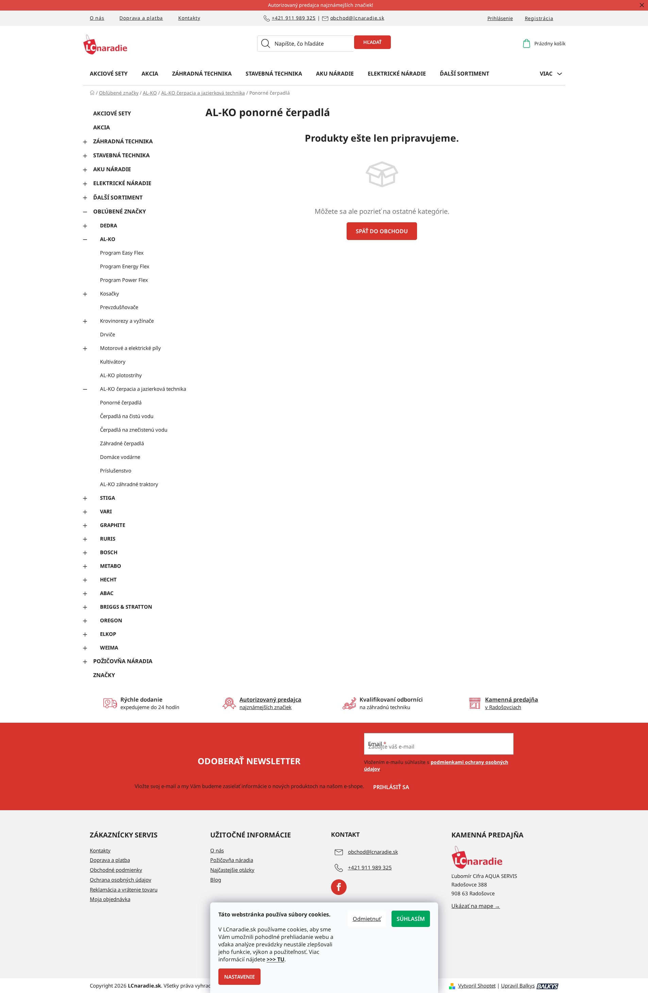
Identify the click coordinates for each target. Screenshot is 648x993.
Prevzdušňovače (119, 307)
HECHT (108, 579)
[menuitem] (108, 73)
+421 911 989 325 (294, 18)
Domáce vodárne (120, 456)
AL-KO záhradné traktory (129, 484)
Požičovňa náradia (122, 661)
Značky (104, 675)
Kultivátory (113, 361)
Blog (215, 879)
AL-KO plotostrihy (121, 375)
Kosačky (109, 293)
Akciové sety (112, 113)
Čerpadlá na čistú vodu (126, 416)
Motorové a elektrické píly (130, 348)
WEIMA (109, 647)
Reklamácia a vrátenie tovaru (123, 889)
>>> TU (275, 959)
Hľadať (372, 42)
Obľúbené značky (119, 211)
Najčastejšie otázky (232, 869)
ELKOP (108, 633)
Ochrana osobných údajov (120, 879)
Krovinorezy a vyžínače (127, 320)
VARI (106, 511)
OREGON (111, 620)
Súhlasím (411, 919)
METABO (110, 565)
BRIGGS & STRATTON (126, 606)
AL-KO (107, 239)
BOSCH (108, 552)
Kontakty (189, 18)
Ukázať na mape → (475, 906)
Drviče (107, 334)
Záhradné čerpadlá (122, 443)
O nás (97, 18)
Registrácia (539, 18)
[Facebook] (339, 887)
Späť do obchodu (382, 231)
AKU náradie (112, 169)
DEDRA (108, 225)
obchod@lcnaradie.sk (357, 18)
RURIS (107, 538)
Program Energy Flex (124, 266)
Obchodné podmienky (116, 869)
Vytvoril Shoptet (477, 985)
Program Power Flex (124, 279)
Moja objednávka (110, 899)
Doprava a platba (141, 18)
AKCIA (101, 127)
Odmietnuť (367, 919)
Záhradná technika (123, 141)
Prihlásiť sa (391, 787)
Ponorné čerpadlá (121, 402)
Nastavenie (239, 976)
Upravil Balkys (518, 985)
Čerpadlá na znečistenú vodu (133, 429)
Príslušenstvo (115, 470)
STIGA (107, 497)
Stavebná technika (121, 155)
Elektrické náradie (122, 183)
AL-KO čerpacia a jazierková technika (143, 388)
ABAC (107, 593)
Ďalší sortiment (118, 197)
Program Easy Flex (122, 252)
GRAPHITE (112, 525)
